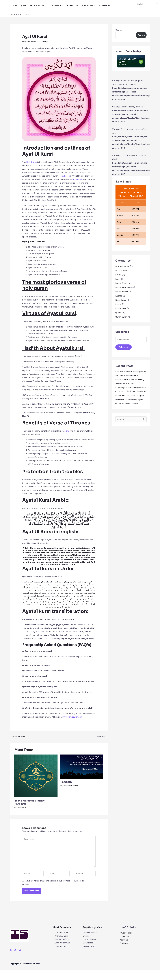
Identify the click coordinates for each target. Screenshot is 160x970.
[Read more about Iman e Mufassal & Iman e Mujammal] (36, 776)
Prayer (118, 304)
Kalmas (118, 296)
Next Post (102, 736)
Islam (117, 279)
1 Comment (43, 41)
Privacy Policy (126, 933)
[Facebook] (15, 950)
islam (66, 431)
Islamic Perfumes (55, 6)
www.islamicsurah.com (72, 717)
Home (14, 6)
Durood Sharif (121, 270)
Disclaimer (124, 943)
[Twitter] (20, 950)
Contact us (104, 6)
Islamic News (121, 283)
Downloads (72, 6)
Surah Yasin (61, 946)
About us (124, 940)
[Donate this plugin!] (141, 61)
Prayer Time (120, 308)
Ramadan (66, 781)
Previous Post (17, 736)
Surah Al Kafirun (61, 939)
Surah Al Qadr (61, 936)
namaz (63, 395)
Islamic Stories (88, 6)
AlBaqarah (77, 179)
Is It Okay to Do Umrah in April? (129, 395)
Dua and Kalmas (37, 6)
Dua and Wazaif (29, 41)
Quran (23, 6)
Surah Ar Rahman (62, 943)
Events (76, 785)
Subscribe (123, 347)
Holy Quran (31, 162)
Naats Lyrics (120, 300)
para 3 (79, 296)
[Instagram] (11, 950)
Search (118, 30)
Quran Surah (121, 317)
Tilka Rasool (64, 176)
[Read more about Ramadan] (82, 766)
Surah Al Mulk (61, 932)
